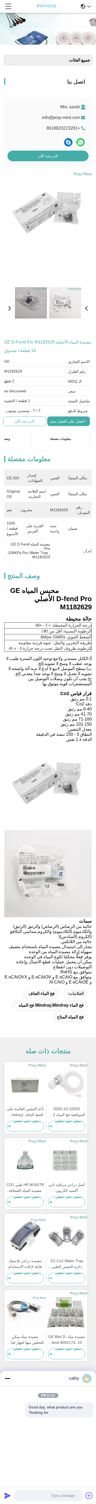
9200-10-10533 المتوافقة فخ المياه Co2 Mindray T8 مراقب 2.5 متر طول (66, 1112)
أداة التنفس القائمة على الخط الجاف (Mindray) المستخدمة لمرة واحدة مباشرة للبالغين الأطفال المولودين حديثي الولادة (25, 1112)
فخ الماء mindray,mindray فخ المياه (51, 1005)
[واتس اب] (80, 142)
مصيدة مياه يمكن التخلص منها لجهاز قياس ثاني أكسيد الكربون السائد (25, 1339)
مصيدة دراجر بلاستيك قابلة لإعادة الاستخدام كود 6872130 (25, 1264)
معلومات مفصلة (60, 439)
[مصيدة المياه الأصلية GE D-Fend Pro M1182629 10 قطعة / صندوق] (48, 227)
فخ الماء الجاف (42, 993)
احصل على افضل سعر (67, 421)
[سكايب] (68, 142)
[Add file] (89, 1495)
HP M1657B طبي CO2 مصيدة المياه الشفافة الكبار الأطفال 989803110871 (25, 1188)
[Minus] (7, 1378)
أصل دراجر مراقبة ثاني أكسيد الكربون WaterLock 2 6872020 (66, 1188)
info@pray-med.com (61, 117)
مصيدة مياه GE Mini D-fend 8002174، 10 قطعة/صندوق (66, 1339)
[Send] (7, 1495)
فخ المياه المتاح (70, 1017)
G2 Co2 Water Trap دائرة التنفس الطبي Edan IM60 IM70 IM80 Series (66, 1264)
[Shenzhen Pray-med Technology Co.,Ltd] (46, 6)
